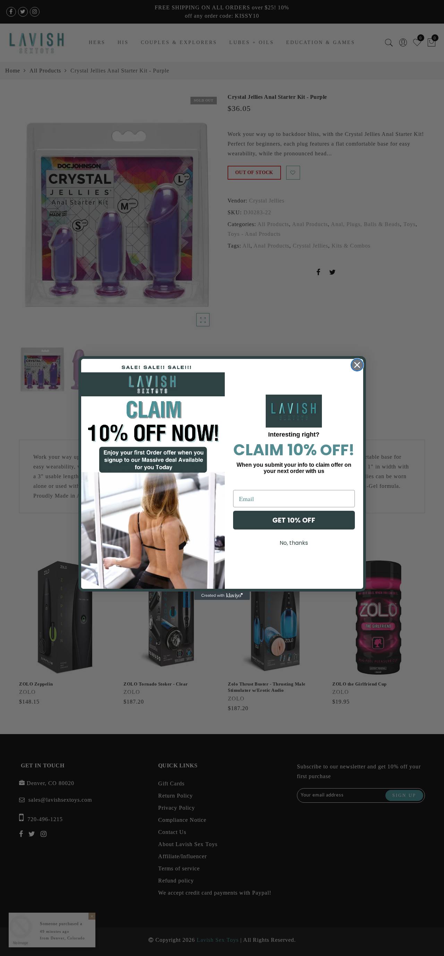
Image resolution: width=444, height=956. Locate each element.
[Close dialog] (357, 365)
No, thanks (294, 543)
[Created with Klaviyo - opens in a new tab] (222, 596)
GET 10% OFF (293, 520)
